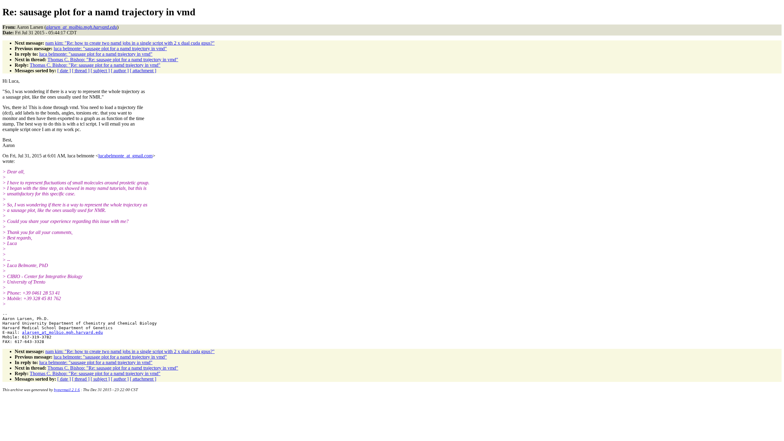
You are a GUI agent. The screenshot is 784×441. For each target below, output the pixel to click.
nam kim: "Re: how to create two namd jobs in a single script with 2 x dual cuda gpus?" (130, 43)
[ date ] (64, 70)
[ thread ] (80, 70)
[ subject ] (100, 70)
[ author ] (120, 70)
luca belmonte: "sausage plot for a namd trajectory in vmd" (110, 48)
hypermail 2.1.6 (67, 389)
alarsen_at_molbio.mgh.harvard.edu (62, 332)
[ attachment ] (143, 70)
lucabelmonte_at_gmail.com (125, 155)
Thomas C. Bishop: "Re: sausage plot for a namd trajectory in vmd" (112, 59)
